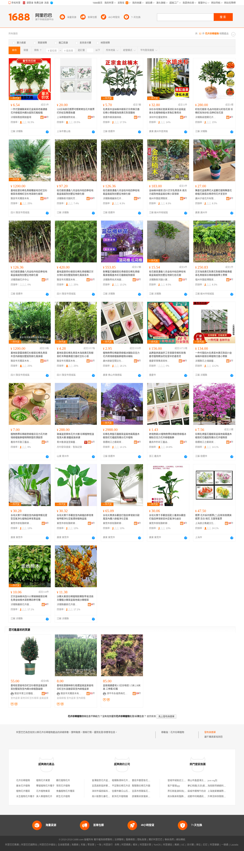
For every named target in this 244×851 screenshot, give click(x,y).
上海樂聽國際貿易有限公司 (67, 117)
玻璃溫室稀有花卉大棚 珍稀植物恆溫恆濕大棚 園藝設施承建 (75, 436)
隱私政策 (141, 839)
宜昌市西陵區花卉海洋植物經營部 (149, 791)
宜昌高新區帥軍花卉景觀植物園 (108, 785)
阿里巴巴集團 (12, 844)
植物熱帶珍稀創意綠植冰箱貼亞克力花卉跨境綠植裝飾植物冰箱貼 (121, 355)
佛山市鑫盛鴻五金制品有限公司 (204, 780)
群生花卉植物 (63, 796)
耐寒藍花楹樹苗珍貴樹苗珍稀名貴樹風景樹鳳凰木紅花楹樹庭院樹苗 (121, 273)
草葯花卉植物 (63, 785)
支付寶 (190, 844)
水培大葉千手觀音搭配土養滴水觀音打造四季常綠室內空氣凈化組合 (167, 517)
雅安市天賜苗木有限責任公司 (21, 198)
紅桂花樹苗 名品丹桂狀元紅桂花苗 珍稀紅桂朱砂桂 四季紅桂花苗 (214, 111)
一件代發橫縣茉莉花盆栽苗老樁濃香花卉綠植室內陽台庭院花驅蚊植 (29, 111)
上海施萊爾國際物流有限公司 (222, 791)
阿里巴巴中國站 (47, 844)
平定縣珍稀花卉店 (121, 785)
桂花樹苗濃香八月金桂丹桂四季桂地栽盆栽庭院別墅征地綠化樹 (75, 192)
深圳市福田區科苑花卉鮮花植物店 (109, 791)
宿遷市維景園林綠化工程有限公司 (113, 117)
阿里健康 (214, 844)
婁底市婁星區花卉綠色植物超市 (148, 780)
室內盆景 (15, 698)
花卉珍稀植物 (177, 732)
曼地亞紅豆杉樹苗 (29, 698)
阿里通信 (167, 844)
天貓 (83, 844)
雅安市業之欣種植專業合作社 (24, 693)
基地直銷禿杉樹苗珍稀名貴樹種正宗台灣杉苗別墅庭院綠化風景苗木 (75, 273)
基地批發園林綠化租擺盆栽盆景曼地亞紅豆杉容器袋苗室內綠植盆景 (75, 687)
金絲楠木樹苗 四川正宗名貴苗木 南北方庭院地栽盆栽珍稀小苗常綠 (168, 192)
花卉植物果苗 (43, 791)
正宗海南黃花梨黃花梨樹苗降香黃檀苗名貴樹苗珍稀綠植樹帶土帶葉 (213, 273)
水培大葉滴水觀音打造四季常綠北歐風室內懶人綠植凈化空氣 (121, 517)
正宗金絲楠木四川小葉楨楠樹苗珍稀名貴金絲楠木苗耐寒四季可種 (29, 598)
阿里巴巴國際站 (29, 844)
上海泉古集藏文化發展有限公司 (205, 523)
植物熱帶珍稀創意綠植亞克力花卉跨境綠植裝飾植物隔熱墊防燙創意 (29, 436)
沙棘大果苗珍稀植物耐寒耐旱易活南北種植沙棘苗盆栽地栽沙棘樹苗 (75, 598)
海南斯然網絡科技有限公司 (221, 785)
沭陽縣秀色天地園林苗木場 (113, 279)
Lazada (234, 844)
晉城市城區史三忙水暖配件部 (182, 780)
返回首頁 (151, 716)
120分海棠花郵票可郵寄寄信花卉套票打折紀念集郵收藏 (76, 111)
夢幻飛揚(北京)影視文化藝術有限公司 (207, 785)
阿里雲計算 (145, 844)
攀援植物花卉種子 (45, 785)
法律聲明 (119, 839)
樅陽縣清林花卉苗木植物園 (125, 780)
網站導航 (180, 839)
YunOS (157, 844)
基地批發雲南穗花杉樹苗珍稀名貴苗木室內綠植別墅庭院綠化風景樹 (29, 355)
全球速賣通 (63, 844)
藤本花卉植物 (23, 785)
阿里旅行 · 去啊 (111, 844)
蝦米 (135, 844)
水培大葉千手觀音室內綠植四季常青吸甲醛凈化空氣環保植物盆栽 (75, 517)
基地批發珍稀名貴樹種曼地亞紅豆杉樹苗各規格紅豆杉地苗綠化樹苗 (29, 192)
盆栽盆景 (43, 698)
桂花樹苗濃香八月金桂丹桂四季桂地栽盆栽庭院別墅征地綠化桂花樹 (167, 273)
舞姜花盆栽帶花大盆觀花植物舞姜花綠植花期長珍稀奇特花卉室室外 (213, 192)
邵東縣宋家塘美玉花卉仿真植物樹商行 (151, 796)
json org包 (212, 780)
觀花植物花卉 (63, 780)
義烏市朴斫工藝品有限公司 (159, 442)
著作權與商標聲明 (103, 839)
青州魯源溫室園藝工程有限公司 (67, 442)
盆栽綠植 (61, 698)
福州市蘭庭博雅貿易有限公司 (159, 198)
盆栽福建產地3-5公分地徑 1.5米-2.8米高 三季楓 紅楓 (121, 687)
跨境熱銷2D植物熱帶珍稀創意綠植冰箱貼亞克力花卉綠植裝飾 (167, 436)
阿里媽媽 (126, 844)
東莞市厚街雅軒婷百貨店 (21, 523)
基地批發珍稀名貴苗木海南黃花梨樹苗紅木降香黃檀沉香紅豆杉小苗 (75, 355)
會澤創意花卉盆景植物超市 (105, 780)
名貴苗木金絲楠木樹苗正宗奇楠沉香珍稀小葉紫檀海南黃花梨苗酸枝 (121, 111)
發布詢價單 (210, 732)
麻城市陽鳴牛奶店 (197, 791)
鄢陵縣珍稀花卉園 (141, 785)
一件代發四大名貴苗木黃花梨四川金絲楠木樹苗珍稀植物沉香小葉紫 (213, 355)
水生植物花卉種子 (25, 796)
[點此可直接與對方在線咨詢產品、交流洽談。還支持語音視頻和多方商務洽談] (47, 131)
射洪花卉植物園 (120, 796)
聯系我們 (169, 839)
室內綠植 (80, 698)
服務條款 (130, 839)
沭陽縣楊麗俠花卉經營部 (113, 198)
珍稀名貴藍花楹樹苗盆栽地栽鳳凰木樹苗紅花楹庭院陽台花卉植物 (121, 436)
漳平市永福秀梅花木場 (117, 693)
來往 (198, 844)
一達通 (224, 844)
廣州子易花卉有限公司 (205, 198)
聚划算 (90, 844)
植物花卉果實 (43, 780)
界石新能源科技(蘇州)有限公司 (183, 791)
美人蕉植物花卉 (44, 796)
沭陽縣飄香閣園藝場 (21, 117)
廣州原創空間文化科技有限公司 (113, 361)
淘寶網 (74, 844)
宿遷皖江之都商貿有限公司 (113, 442)
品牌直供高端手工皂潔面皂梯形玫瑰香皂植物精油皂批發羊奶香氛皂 (167, 355)
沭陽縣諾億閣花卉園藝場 (205, 117)
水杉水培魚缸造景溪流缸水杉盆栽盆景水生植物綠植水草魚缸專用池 (167, 111)
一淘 (99, 844)
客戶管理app (174, 785)
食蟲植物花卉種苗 (65, 791)
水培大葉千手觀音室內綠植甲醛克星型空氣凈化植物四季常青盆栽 (29, 517)
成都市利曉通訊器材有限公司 (202, 796)
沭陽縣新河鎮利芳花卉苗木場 (67, 198)
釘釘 (205, 844)
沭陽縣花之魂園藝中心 (205, 361)
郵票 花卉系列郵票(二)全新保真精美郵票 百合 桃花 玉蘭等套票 (213, 517)
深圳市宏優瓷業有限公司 (159, 117)
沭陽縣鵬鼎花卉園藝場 (21, 604)
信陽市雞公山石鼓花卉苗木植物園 (129, 791)
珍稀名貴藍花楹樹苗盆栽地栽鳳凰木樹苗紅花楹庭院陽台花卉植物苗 (213, 436)
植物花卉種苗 (23, 791)
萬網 (176, 844)
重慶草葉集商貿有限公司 (159, 361)
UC (183, 844)
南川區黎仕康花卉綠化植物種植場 (109, 796)
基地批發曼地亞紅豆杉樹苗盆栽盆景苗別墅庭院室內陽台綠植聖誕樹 (29, 687)
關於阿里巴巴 (155, 839)
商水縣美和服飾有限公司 (180, 796)
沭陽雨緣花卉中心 (20, 279)
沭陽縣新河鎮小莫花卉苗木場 (159, 279)
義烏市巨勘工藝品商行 (21, 442)
